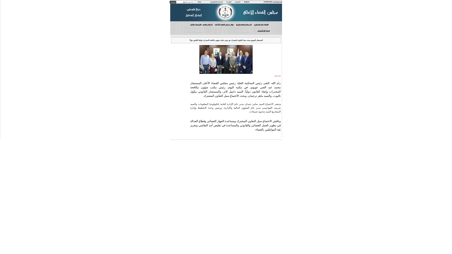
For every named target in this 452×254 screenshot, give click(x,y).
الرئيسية (237, 1)
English (246, 1)
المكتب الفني (207, 24)
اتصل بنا (228, 1)
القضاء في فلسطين (261, 24)
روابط (199, 1)
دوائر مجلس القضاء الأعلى (224, 24)
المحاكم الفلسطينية (244, 24)
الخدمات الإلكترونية (216, 1)
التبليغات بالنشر (195, 24)
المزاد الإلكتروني (264, 30)
